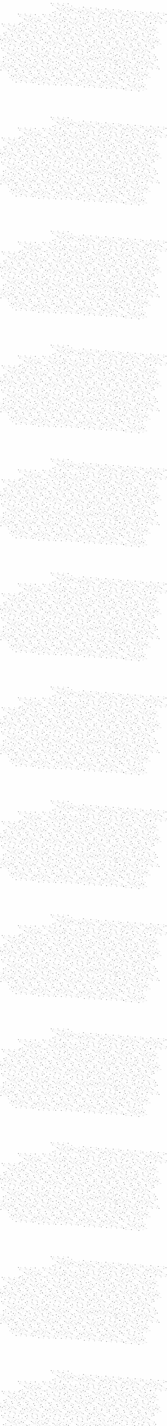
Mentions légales (36, 288)
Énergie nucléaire (44, 61)
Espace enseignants (93, 27)
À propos (42, 5)
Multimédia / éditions (76, 30)
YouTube (130, 288)
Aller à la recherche (131, 11)
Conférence (67, 43)
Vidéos (57, 39)
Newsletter (116, 288)
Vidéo (59, 43)
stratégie (110, 161)
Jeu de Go (121, 161)
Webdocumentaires (43, 117)
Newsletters (79, 27)
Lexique (107, 288)
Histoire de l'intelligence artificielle (72, 152)
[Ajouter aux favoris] (73, 70)
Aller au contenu (105, 11)
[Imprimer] (61, 70)
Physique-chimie (43, 82)
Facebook (123, 288)
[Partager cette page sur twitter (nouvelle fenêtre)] (74, 73)
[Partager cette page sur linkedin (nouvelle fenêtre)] (109, 73)
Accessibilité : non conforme (91, 288)
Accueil (39, 39)
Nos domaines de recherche (59, 5)
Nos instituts (87, 5)
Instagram (128, 288)
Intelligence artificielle (104, 43)
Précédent (63, 273)
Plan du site (75, 288)
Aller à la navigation (118, 11)
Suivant (132, 273)
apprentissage (96, 161)
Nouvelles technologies (87, 43)
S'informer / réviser (56, 30)
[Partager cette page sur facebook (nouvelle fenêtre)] (99, 70)
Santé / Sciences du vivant (43, 88)
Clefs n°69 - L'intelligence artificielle (73, 150)
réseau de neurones (89, 165)
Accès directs (118, 5)
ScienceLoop (40, 122)
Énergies (39, 58)
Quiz (35, 107)
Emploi (108, 5)
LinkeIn (133, 288)
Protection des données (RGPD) (57, 288)
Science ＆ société (118, 43)
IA (72, 161)
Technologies (41, 96)
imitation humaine (68, 165)
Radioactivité (41, 72)
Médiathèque (116, 27)
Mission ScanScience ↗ (42, 138)
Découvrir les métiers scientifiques (104, 30)
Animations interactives (39, 46)
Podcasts (38, 112)
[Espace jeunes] (53, 20)
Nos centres (99, 5)
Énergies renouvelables (42, 67)
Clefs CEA (75, 43)
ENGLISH (134, 5)
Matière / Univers (43, 93)
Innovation (77, 5)
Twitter (125, 288)
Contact (106, 27)
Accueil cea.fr (128, 27)
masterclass (81, 161)
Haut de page (160, 1216)
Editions (37, 102)
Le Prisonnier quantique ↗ (40, 129)
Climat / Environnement (42, 77)
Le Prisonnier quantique (147, 27)
